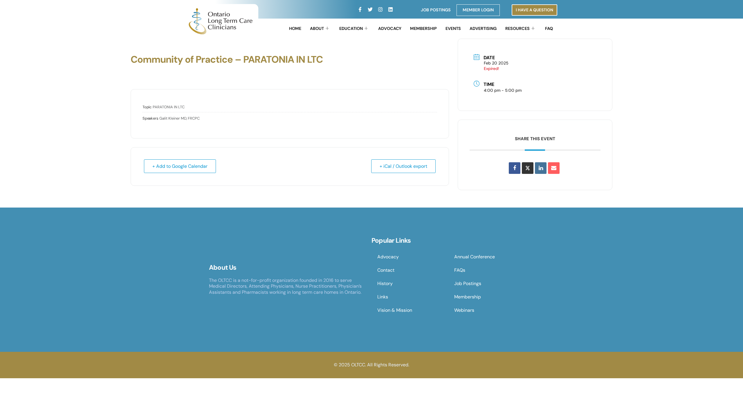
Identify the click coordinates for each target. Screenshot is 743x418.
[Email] (554, 168)
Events (453, 28)
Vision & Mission (394, 310)
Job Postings (436, 9)
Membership (423, 28)
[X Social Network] (527, 168)
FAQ (549, 28)
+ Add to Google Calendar (180, 166)
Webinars (464, 310)
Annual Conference (474, 257)
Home (295, 28)
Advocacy (389, 28)
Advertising (483, 28)
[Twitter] (370, 9)
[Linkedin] (390, 9)
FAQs (459, 270)
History (385, 283)
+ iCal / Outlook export (403, 166)
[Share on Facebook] (514, 168)
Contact (385, 270)
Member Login (478, 9)
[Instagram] (380, 9)
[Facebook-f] (360, 9)
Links (382, 297)
